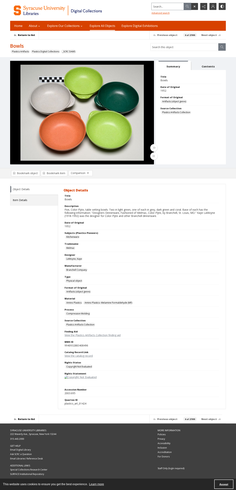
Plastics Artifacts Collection (176, 112)
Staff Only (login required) (171, 468)
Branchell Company (76, 269)
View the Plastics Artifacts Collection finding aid (93, 335)
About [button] (33, 26)
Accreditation (165, 452)
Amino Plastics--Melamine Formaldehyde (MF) (108, 302)
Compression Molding (78, 313)
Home (18, 26)
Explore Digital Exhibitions (140, 26)
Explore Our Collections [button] (63, 26)
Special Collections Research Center (28, 469)
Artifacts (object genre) (174, 101)
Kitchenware (72, 236)
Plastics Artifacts (20, 51)
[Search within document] (222, 47)
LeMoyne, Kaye (74, 258)
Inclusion (162, 447)
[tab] (173, 65)
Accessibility (164, 443)
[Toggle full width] (154, 147)
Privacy (161, 438)
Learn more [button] (96, 484)
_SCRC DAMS (68, 51)
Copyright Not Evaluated (79, 366)
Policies (162, 434)
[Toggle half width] (154, 156)
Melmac (70, 248)
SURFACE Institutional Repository (27, 474)
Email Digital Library (20, 449)
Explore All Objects (102, 26)
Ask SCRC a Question (21, 454)
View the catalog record (79, 356)
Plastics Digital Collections (45, 51)
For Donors (164, 456)
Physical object (74, 280)
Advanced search (161, 13)
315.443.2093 (17, 438)
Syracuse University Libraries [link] (28, 430)
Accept (223, 484)
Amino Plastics (73, 302)
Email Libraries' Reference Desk (26, 458)
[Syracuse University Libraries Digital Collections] (69, 10)
